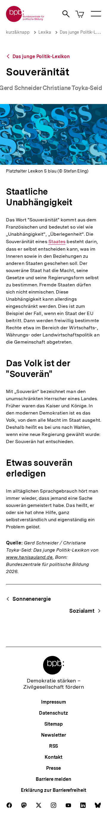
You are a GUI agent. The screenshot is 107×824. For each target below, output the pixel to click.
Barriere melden (53, 779)
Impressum (53, 702)
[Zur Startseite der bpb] (25, 20)
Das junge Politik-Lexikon (41, 56)
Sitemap (53, 724)
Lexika (44, 32)
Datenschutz (53, 713)
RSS (53, 746)
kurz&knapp (18, 32)
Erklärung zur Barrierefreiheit (53, 790)
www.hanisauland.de (29, 557)
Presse (53, 768)
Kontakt (53, 757)
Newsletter (53, 735)
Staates (57, 242)
